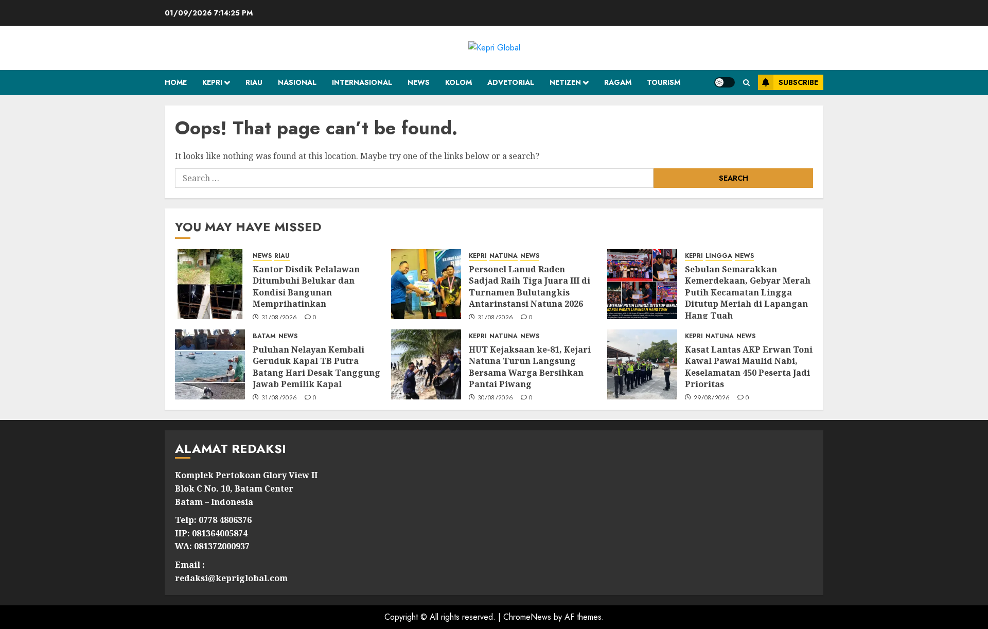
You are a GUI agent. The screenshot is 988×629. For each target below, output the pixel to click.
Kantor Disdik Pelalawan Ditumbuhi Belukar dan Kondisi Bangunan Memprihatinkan (306, 286)
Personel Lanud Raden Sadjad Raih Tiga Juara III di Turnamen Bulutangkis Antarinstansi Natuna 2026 (529, 286)
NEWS (419, 82)
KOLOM (458, 82)
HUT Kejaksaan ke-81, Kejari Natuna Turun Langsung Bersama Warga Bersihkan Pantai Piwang (530, 367)
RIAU (253, 82)
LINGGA (718, 256)
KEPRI (212, 82)
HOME (176, 82)
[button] (746, 83)
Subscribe (798, 82)
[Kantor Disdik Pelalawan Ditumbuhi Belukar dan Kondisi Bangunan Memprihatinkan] (210, 284)
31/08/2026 (279, 318)
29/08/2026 (712, 398)
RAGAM (617, 82)
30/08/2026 (496, 398)
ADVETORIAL (510, 82)
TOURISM (663, 82)
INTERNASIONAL (362, 82)
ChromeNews (527, 617)
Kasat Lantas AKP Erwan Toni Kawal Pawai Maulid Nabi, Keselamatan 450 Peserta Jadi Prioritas (749, 367)
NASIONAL (297, 82)
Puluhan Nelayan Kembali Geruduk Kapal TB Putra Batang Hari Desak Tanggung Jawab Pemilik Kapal (316, 367)
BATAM (264, 336)
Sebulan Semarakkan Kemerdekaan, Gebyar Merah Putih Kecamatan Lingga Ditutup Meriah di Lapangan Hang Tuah (747, 292)
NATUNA (503, 256)
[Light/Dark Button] (724, 82)
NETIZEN (565, 82)
